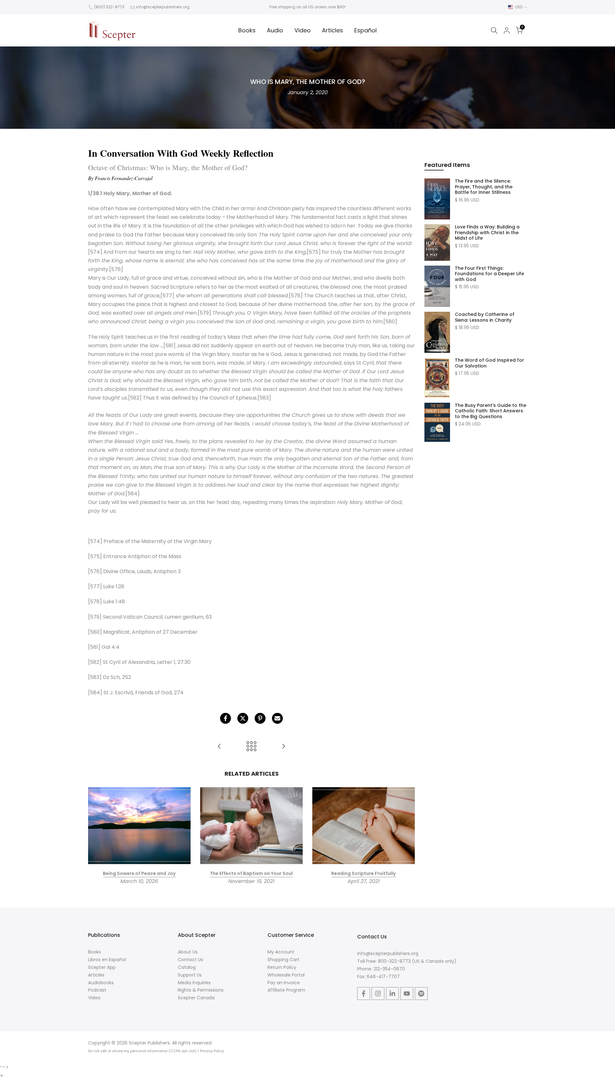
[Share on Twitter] (242, 718)
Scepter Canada (196, 997)
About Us (188, 952)
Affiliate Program (286, 990)
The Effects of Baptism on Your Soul (251, 873)
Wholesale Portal (286, 975)
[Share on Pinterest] (260, 718)
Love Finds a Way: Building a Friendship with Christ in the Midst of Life (487, 232)
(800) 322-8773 (109, 7)
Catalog (187, 967)
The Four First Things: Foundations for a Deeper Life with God (489, 274)
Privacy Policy (212, 1050)
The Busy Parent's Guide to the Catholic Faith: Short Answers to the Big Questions (490, 411)
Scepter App (102, 967)
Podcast (97, 990)
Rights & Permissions (201, 990)
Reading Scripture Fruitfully (363, 873)
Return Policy (281, 967)
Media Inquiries (194, 982)
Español (365, 30)
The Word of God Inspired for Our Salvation (489, 363)
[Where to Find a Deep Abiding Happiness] (219, 747)
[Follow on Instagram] (378, 993)
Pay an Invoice (283, 982)
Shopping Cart (283, 959)
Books (247, 30)
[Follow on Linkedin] (392, 993)
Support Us (190, 975)
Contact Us (190, 959)
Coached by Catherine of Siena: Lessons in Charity (484, 317)
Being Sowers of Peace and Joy (139, 873)
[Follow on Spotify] (421, 993)
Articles (332, 30)
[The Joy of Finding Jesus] (283, 747)
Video (302, 30)
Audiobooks (101, 982)
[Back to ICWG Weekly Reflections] (251, 747)
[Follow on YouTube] (406, 993)
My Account (280, 952)
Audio (275, 30)
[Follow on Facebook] (363, 993)
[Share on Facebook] (225, 718)
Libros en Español (107, 959)
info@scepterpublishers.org (163, 7)
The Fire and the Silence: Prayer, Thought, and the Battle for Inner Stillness (483, 186)
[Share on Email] (277, 718)
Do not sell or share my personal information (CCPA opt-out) (142, 1050)
